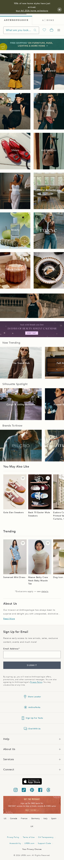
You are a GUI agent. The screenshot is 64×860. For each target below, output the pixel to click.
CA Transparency (45, 837)
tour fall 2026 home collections (32, 10)
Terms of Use (28, 837)
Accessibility (15, 843)
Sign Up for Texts (34, 718)
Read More (9, 618)
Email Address (11, 648)
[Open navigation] (58, 30)
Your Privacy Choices (32, 849)
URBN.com (29, 843)
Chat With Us (34, 729)
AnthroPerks (34, 707)
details (44, 591)
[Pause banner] (59, 9)
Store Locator (34, 697)
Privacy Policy (36, 682)
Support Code (44, 843)
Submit (32, 665)
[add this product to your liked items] (23, 478)
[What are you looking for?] (35, 30)
